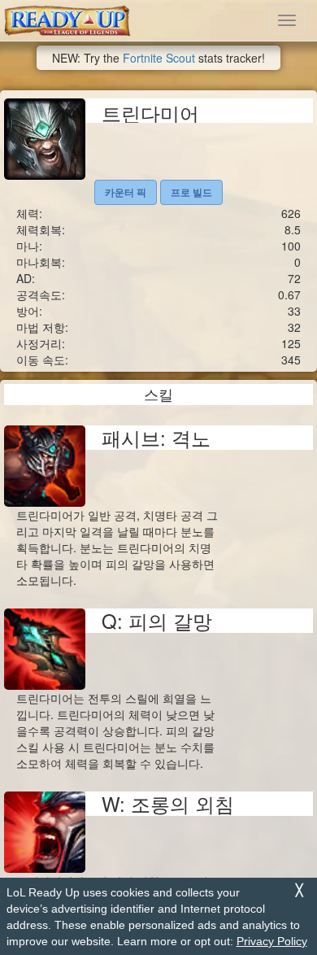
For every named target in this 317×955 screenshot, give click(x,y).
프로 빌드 (191, 192)
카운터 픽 (125, 192)
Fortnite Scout (159, 58)
